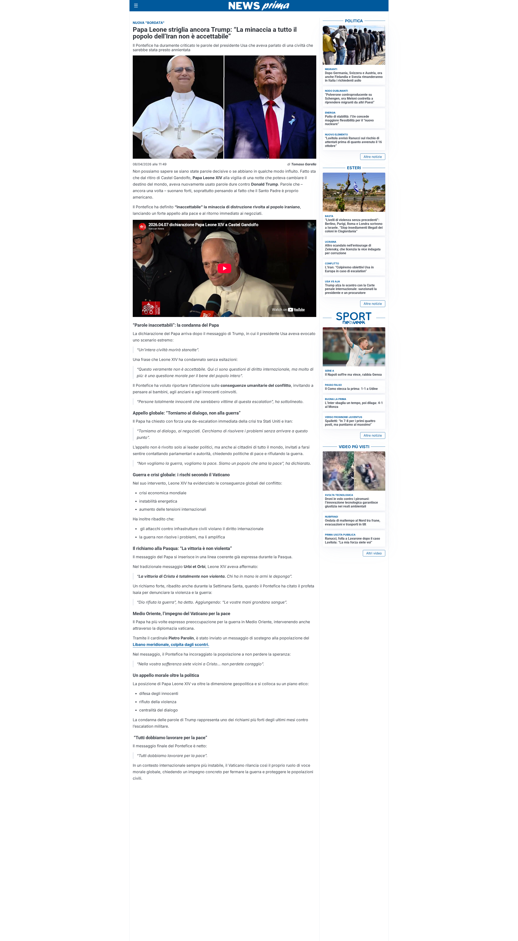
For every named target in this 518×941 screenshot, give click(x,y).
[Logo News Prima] (259, 6)
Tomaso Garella (303, 164)
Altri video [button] (374, 553)
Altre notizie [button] (373, 157)
